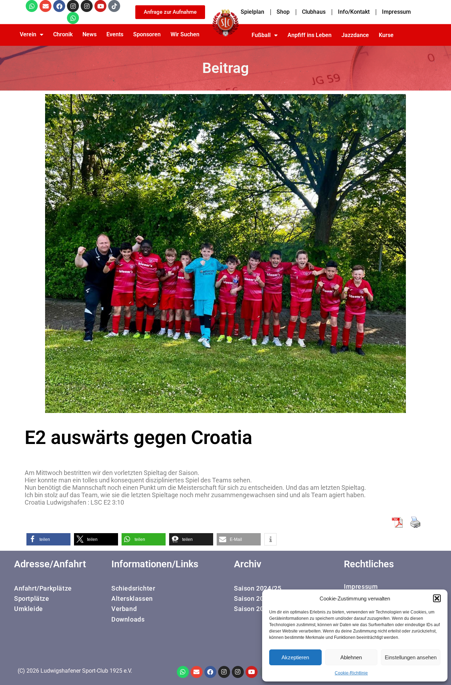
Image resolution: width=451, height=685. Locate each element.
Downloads (127, 619)
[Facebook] (59, 6)
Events (114, 34)
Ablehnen (351, 657)
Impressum (396, 11)
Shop (283, 11)
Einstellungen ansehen (411, 657)
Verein (28, 34)
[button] (436, 598)
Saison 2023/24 (257, 598)
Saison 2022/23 (257, 608)
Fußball (261, 35)
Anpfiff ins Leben (310, 35)
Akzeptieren (295, 657)
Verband (124, 608)
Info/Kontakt (354, 11)
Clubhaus (314, 11)
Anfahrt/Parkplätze (43, 588)
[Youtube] (100, 6)
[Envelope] (45, 6)
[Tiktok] (114, 6)
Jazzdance (355, 35)
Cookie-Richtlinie (351, 673)
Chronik (63, 34)
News (89, 34)
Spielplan (252, 11)
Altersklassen (132, 598)
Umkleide (28, 608)
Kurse (386, 35)
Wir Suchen (185, 34)
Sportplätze (31, 598)
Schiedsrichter (133, 588)
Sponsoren (147, 34)
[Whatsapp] (32, 6)
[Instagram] (73, 6)
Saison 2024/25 (257, 588)
